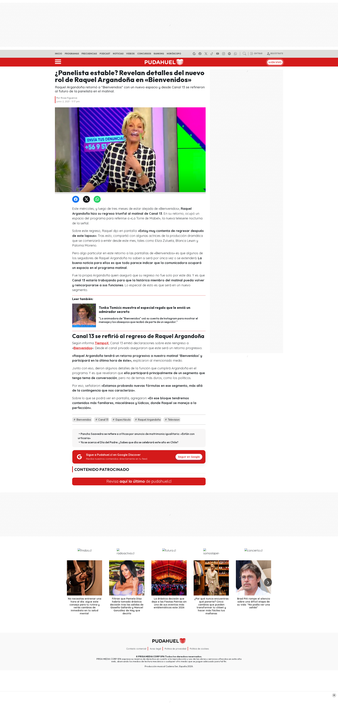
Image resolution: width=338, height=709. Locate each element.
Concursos (144, 53)
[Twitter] (87, 199)
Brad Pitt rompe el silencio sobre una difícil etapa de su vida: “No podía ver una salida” (253, 603)
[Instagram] (224, 53)
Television (173, 419)
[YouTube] (218, 53)
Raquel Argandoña (149, 419)
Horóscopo (174, 53)
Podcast (105, 53)
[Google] (195, 53)
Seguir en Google (189, 456)
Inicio (58, 53)
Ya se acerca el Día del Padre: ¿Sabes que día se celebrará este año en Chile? (129, 442)
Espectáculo (123, 419)
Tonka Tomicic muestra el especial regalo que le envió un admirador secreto (144, 309)
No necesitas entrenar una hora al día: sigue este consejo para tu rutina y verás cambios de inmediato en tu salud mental (84, 606)
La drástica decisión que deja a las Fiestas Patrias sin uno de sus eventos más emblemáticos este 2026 (169, 603)
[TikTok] (212, 53)
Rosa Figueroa (69, 97)
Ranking (159, 53)
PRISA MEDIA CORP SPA (151, 656)
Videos (130, 53)
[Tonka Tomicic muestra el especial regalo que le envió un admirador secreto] (84, 315)
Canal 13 (103, 419)
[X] (206, 53)
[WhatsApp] (98, 199)
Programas (72, 53)
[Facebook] (200, 53)
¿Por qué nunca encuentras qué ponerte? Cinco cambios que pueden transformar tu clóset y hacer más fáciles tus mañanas (211, 606)
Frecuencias (89, 53)
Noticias (118, 53)
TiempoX (102, 343)
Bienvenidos (83, 348)
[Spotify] (230, 53)
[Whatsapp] (236, 53)
